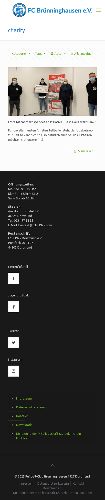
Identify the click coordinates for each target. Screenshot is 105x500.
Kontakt (22, 416)
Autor (58, 53)
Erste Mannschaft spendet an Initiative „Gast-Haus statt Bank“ (52, 122)
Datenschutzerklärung (32, 407)
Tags (38, 53)
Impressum (24, 398)
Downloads (24, 424)
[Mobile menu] (98, 10)
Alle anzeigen (83, 53)
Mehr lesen (85, 151)
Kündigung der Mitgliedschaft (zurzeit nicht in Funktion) (48, 436)
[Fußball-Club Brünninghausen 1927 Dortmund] (52, 10)
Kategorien (20, 53)
